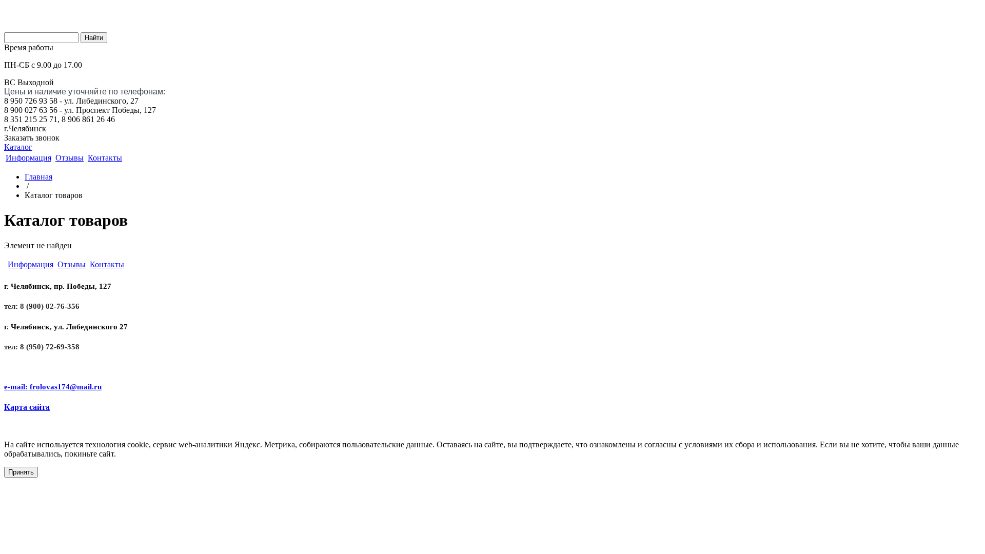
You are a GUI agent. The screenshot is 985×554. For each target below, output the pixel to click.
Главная (38, 176)
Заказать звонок (32, 137)
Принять (21, 472)
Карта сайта (27, 407)
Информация (28, 157)
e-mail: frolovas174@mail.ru (53, 387)
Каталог (18, 147)
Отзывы (69, 157)
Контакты (105, 157)
